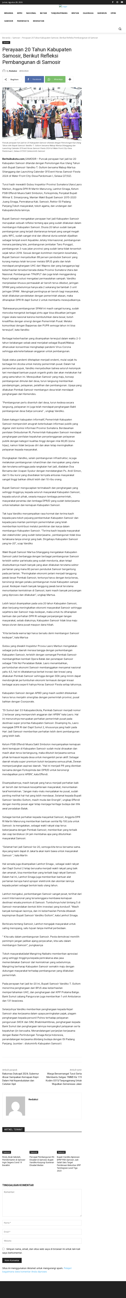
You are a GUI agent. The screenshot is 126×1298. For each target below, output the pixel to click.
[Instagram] (117, 2)
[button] (120, 29)
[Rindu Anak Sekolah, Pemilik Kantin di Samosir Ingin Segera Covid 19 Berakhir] (14, 1145)
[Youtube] (122, 2)
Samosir (16, 37)
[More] (69, 79)
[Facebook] (113, 2)
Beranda (6, 37)
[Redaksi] (4, 71)
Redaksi (13, 71)
